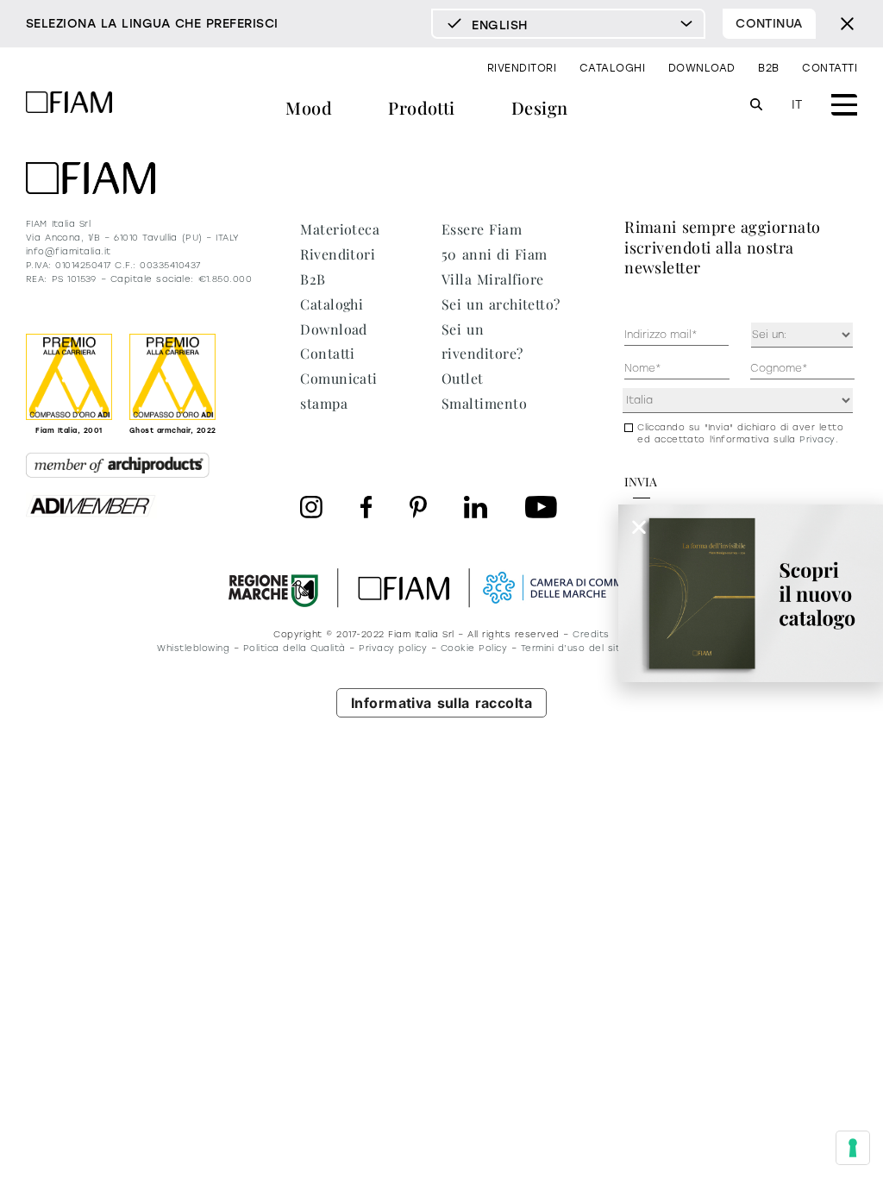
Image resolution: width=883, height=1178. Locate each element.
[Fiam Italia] (69, 104)
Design (539, 107)
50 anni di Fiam (495, 254)
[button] (638, 526)
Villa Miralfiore (493, 279)
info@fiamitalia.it (68, 251)
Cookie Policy (474, 648)
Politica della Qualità (294, 648)
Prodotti (421, 107)
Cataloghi (612, 68)
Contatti (829, 68)
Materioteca (339, 229)
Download (702, 68)
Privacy (817, 439)
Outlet (463, 378)
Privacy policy (393, 648)
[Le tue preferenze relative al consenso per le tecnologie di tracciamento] (852, 1147)
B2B (768, 68)
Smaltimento (484, 403)
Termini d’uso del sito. (575, 648)
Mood (308, 107)
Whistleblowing (193, 648)
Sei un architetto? (501, 304)
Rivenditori (521, 68)
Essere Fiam (482, 229)
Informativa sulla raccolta (442, 702)
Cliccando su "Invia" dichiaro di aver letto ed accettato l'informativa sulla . (740, 433)
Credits (591, 634)
